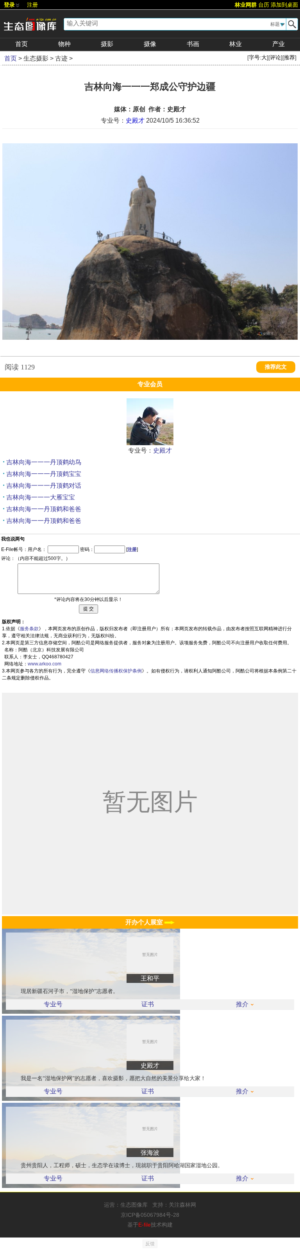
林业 (235, 44)
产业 (278, 44)
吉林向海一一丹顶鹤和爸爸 (43, 509)
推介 (242, 1004)
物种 (64, 44)
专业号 (53, 1004)
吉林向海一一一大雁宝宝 (40, 497)
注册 (32, 5)
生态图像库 (134, 1205)
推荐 (289, 57)
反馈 (150, 1243)
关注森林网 (182, 1205)
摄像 (150, 44)
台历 (263, 5)
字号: (258, 57)
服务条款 (29, 628)
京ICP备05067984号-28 (150, 1215)
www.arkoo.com (44, 664)
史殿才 (135, 120)
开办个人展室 (144, 922)
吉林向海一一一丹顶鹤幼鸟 (43, 462)
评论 (275, 57)
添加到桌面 (284, 5)
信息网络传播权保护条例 (116, 671)
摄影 (107, 44)
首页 (21, 44)
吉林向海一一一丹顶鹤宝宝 (43, 474)
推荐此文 (276, 367)
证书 (147, 1004)
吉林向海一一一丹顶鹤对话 (43, 485)
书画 (193, 44)
